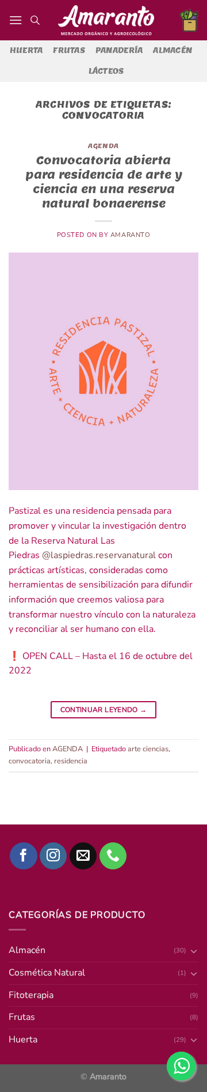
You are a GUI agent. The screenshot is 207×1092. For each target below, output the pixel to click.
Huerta (26, 50)
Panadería (119, 50)
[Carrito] (189, 20)
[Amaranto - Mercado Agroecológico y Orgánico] (105, 20)
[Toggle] (193, 1039)
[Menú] (15, 20)
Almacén (172, 50)
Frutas (69, 50)
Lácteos (106, 71)
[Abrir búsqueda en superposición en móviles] (35, 20)
